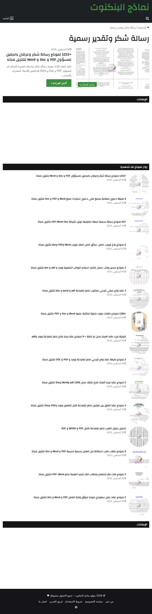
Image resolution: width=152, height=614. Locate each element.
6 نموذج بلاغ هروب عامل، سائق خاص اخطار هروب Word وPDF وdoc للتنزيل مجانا (82, 244)
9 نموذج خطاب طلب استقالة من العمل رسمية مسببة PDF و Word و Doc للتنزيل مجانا (79, 451)
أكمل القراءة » (59, 83)
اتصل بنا (43, 601)
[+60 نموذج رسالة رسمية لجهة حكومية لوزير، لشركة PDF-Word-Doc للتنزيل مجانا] (139, 230)
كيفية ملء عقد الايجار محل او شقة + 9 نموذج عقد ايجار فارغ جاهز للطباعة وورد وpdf (79, 336)
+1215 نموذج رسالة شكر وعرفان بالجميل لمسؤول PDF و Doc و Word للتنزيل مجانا (38, 57)
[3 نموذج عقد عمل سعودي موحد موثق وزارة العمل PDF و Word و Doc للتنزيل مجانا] (139, 505)
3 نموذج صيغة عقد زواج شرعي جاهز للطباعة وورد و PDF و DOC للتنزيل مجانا (84, 359)
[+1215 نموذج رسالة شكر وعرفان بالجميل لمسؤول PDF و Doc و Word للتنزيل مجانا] (139, 184)
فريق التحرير (55, 601)
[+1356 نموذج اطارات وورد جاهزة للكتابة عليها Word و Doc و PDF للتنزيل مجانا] (139, 322)
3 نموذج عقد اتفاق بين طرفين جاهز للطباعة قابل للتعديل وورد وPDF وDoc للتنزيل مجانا (78, 405)
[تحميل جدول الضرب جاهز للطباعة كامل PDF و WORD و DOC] (139, 436)
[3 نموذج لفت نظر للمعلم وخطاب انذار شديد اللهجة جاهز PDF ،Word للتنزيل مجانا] (139, 482)
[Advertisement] (76, 132)
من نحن (109, 601)
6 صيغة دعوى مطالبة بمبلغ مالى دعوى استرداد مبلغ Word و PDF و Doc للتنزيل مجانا (78, 198)
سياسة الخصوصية (94, 601)
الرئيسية (142, 27)
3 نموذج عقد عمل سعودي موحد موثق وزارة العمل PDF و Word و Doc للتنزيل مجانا (80, 497)
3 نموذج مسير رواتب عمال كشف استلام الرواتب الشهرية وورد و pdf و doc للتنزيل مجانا (78, 267)
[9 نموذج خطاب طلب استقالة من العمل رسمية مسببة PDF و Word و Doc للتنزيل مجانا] (139, 459)
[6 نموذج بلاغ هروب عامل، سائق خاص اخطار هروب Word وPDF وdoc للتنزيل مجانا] (139, 253)
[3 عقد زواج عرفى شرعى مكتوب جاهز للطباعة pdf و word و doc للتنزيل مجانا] (139, 299)
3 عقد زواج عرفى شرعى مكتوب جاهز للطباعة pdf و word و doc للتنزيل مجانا (84, 290)
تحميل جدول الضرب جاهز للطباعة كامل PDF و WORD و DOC (93, 428)
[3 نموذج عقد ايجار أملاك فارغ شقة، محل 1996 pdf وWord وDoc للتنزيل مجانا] (139, 391)
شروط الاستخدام (73, 601)
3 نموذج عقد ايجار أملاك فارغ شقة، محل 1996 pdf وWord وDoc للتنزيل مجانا (84, 382)
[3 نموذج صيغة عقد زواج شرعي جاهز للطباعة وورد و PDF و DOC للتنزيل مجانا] (139, 368)
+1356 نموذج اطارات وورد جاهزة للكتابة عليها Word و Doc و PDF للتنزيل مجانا (83, 313)
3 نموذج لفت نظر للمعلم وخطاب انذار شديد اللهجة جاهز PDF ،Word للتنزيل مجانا (82, 474)
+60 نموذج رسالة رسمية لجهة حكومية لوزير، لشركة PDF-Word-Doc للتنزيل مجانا (82, 221)
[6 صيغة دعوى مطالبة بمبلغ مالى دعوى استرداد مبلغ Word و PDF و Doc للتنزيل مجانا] (139, 207)
